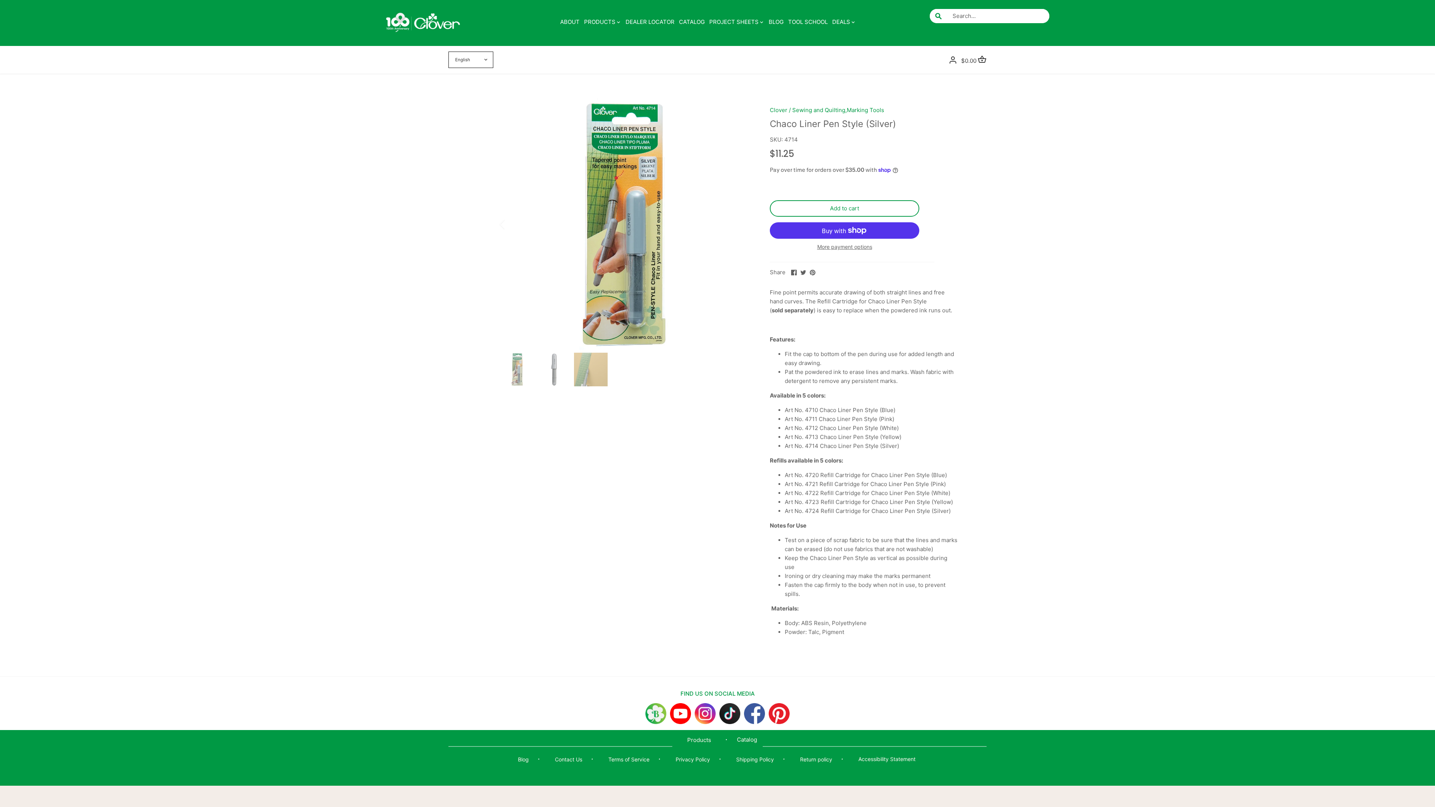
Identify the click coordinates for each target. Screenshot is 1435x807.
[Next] (740, 224)
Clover (778, 110)
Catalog (747, 739)
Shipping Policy (755, 759)
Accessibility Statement (887, 759)
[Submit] (938, 16)
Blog (523, 759)
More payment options (844, 247)
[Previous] (512, 224)
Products (699, 739)
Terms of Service (628, 759)
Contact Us (568, 759)
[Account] (953, 59)
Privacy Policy (693, 759)
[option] (626, 224)
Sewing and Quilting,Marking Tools (838, 110)
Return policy (816, 759)
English (462, 59)
